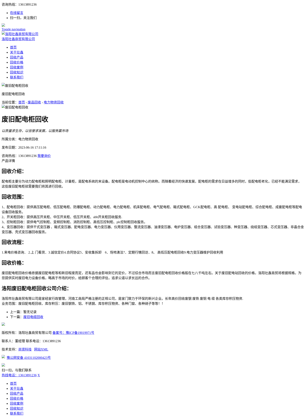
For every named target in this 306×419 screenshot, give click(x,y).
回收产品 (16, 57)
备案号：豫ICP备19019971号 (73, 332)
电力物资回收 (54, 102)
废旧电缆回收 (33, 317)
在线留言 (16, 13)
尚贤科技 (25, 349)
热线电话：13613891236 (19, 375)
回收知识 (16, 72)
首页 (13, 47)
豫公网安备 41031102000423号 (29, 357)
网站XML (41, 349)
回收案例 (16, 67)
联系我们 (16, 77)
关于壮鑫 (16, 52)
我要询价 (44, 156)
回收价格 (16, 62)
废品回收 (34, 102)
